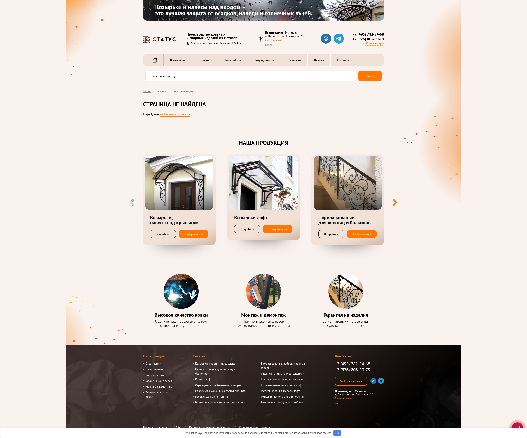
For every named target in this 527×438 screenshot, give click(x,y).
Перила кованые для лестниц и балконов (215, 371)
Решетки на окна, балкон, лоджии (282, 373)
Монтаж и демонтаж (159, 386)
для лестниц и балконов (344, 220)
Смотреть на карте (273, 42)
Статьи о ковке (155, 375)
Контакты (343, 60)
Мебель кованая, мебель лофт (280, 391)
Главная (147, 91)
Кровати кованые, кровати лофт (282, 385)
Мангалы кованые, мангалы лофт (282, 379)
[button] (395, 202)
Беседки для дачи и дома (211, 396)
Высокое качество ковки (157, 394)
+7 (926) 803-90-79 (368, 39)
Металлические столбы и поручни (283, 396)
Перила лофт (203, 379)
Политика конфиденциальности (210, 427)
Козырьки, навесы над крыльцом (216, 363)
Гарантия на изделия (159, 381)
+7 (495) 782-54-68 (368, 34)
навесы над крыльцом (174, 220)
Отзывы (319, 60)
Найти (370, 76)
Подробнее (163, 234)
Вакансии (295, 60)
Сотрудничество (265, 60)
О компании (178, 60)
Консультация (375, 43)
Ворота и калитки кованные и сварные (220, 402)
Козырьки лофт (251, 217)
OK (337, 433)
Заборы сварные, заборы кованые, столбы (283, 366)
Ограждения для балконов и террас (218, 385)
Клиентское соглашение (254, 427)
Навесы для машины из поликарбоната (220, 391)
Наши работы (232, 60)
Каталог (204, 60)
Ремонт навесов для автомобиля (282, 402)
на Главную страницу (175, 114)
